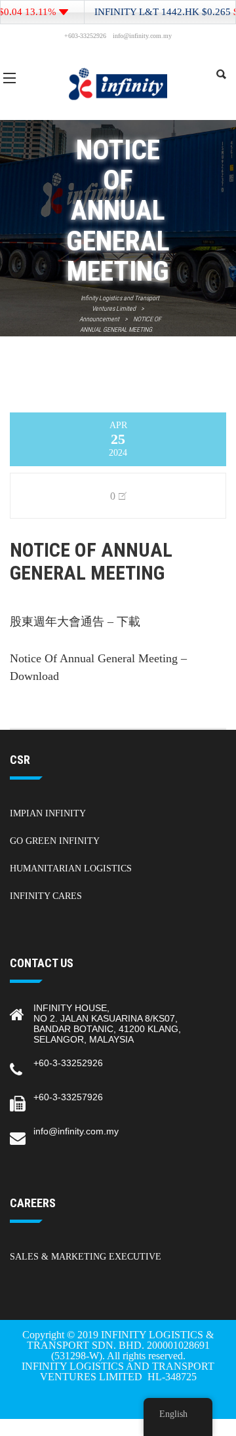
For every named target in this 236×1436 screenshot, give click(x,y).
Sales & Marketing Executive (85, 1257)
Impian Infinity (48, 813)
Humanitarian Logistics (71, 868)
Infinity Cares (46, 896)
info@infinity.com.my (76, 1131)
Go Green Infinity (55, 841)
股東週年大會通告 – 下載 (75, 621)
